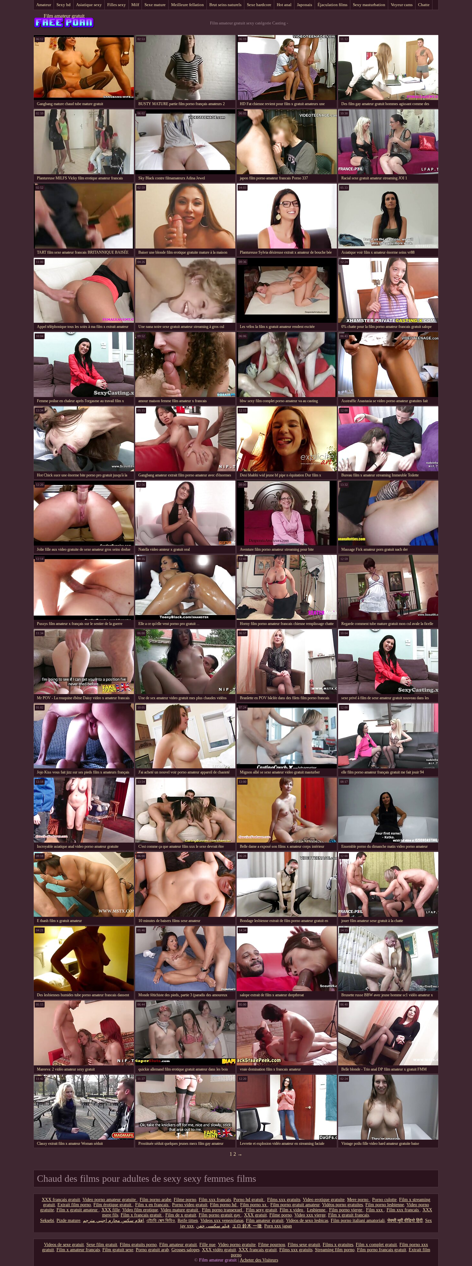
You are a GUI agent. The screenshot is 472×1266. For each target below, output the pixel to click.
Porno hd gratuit (249, 1199)
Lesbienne (317, 1209)
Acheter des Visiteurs (259, 1260)
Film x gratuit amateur (78, 1209)
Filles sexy (116, 4)
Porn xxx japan (278, 1226)
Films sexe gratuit (304, 1244)
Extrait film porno (74, 1204)
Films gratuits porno (138, 1244)
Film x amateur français (78, 1249)
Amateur (43, 4)
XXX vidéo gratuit (219, 1249)
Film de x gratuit (180, 1215)
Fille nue (207, 1244)
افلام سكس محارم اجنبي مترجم (113, 1220)
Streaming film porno (334, 1249)
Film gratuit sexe (117, 1249)
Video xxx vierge (310, 1215)
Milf (135, 4)
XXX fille (110, 1209)
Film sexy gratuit (261, 1209)
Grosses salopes (185, 1249)
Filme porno (185, 1199)
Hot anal (284, 4)
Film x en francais (152, 1204)
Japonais (304, 4)
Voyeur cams (402, 4)
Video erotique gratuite (324, 1199)
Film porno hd (224, 1204)
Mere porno (358, 1199)
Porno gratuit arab (152, 1249)
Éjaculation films (332, 4)
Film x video (292, 1209)
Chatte (424, 4)
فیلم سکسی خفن (213, 1226)
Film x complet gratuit (376, 1244)
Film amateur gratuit (64, 16)
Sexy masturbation (369, 4)
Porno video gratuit (189, 1204)
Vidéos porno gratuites (342, 1204)
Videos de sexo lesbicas (307, 1220)
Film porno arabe (155, 1199)
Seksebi (47, 1220)
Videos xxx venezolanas (221, 1220)
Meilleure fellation (187, 4)
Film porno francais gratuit (381, 1249)
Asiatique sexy (89, 4)
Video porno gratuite (237, 1244)
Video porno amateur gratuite (110, 1199)
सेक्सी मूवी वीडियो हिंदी (405, 1220)
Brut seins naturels (225, 4)
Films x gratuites (338, 1244)
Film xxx (375, 1209)
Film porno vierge (346, 1209)
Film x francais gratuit (142, 1215)
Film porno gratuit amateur (294, 1204)
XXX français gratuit (61, 1199)
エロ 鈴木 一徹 (247, 1226)
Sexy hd (64, 4)
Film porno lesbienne (384, 1204)
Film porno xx (254, 1204)
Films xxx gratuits (283, 1199)
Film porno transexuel (222, 1209)
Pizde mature (68, 1220)
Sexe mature (155, 4)
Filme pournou (271, 1244)
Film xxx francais (215, 1199)
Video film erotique (140, 1209)
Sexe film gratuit (101, 1244)
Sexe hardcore (259, 4)
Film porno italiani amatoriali (358, 1220)
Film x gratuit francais (348, 1215)
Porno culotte (384, 1199)
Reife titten (188, 1220)
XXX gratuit (255, 1215)
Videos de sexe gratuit (64, 1244)
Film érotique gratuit (113, 1204)
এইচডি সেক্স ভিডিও (160, 1220)
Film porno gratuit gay (220, 1215)
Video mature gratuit (180, 1209)
